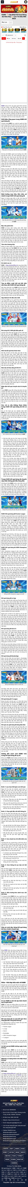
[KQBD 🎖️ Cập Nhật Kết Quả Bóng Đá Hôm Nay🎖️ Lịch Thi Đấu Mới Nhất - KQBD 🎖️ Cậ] (14, 2)
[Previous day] (3, 35)
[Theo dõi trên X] (2, 1180)
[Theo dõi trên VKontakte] (22, 1180)
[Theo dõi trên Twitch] (26, 1180)
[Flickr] (14, 1180)
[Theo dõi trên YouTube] (10, 1180)
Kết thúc (14, 38)
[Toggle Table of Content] (9, 22)
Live (9, 38)
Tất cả (3, 38)
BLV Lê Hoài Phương (19, 1182)
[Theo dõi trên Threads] (6, 1180)
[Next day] (15, 35)
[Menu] (2, 1)
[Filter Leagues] (25, 35)
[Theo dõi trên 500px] (18, 1180)
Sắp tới (19, 38)
